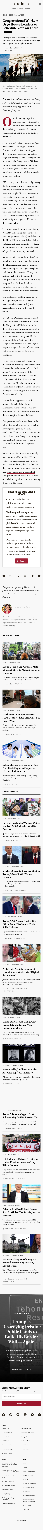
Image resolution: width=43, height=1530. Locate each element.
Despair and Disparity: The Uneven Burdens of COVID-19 (10, 1471)
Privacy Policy (26, 1491)
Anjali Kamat (9, 890)
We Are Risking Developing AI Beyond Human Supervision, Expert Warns (19, 1263)
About (24, 1463)
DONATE (27, 8)
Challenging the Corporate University (9, 1498)
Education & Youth (7, 1433)
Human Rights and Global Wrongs (9, 1476)
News (5, 15)
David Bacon (9, 1039)
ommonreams (19, 938)
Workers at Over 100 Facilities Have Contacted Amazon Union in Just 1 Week (21, 718)
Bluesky (12, 625)
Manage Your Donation (29, 1471)
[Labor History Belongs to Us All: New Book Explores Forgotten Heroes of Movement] (21, 749)
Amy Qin (7, 784)
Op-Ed (4, 1110)
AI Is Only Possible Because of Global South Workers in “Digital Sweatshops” (21, 972)
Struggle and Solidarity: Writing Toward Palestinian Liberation (9, 1464)
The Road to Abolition (8, 1481)
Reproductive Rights (7, 1449)
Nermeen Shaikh (22, 988)
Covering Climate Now (8, 1503)
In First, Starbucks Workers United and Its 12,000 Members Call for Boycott (21, 826)
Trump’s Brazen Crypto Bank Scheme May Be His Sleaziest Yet (20, 1115)
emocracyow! (20, 890)
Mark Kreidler (9, 1178)
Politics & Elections (15, 917)
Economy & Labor (16, 15)
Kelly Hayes (8, 1083)
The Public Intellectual (8, 1486)
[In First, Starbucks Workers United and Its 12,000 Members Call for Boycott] (21, 807)
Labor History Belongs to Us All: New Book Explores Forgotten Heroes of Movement (20, 768)
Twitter (5, 625)
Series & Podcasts (7, 1453)
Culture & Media (6, 1429)
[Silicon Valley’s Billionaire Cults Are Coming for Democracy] (21, 1053)
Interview (6, 761)
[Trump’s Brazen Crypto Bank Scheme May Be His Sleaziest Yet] (21, 1098)
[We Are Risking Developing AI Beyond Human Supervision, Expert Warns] (21, 1243)
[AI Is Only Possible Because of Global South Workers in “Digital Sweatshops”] (21, 953)
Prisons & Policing (7, 1445)
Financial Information (28, 1487)
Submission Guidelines (29, 1483)
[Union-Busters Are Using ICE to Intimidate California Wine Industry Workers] (21, 1006)
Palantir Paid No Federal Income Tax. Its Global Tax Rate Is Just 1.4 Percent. (21, 1212)
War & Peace (25, 1449)
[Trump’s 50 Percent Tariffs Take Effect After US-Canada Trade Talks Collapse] (21, 905)
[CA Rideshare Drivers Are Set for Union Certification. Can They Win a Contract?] (21, 1143)
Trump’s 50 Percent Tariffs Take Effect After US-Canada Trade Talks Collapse (20, 924)
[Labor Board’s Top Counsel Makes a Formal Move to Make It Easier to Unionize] (21, 651)
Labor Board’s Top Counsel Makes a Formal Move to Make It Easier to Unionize (21, 670)
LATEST (21, 8)
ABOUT (14, 8)
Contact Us (26, 1509)
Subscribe (25, 1479)
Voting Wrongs (6, 1494)
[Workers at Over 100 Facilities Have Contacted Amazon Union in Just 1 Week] (21, 699)
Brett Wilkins (9, 1229)
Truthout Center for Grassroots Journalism (29, 1500)
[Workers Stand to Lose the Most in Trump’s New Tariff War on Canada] (21, 855)
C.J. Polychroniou (10, 1128)
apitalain (20, 1179)
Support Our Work (28, 1475)
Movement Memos (7, 1490)
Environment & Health (28, 1433)
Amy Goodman (10, 988)
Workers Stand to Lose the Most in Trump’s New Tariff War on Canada (21, 874)
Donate (25, 1467)
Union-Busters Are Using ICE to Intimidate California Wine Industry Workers (20, 1025)
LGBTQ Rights (6, 1441)
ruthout (18, 48)
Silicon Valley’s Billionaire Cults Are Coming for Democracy (20, 1071)
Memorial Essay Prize (29, 1496)
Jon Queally (9, 938)
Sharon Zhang (9, 48)
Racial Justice (25, 1445)
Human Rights (6, 1437)
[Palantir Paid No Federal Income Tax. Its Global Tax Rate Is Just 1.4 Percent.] (21, 1193)
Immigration (25, 1437)
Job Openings (27, 1505)
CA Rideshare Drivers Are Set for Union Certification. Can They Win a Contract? (21, 1162)
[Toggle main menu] (40, 4)
